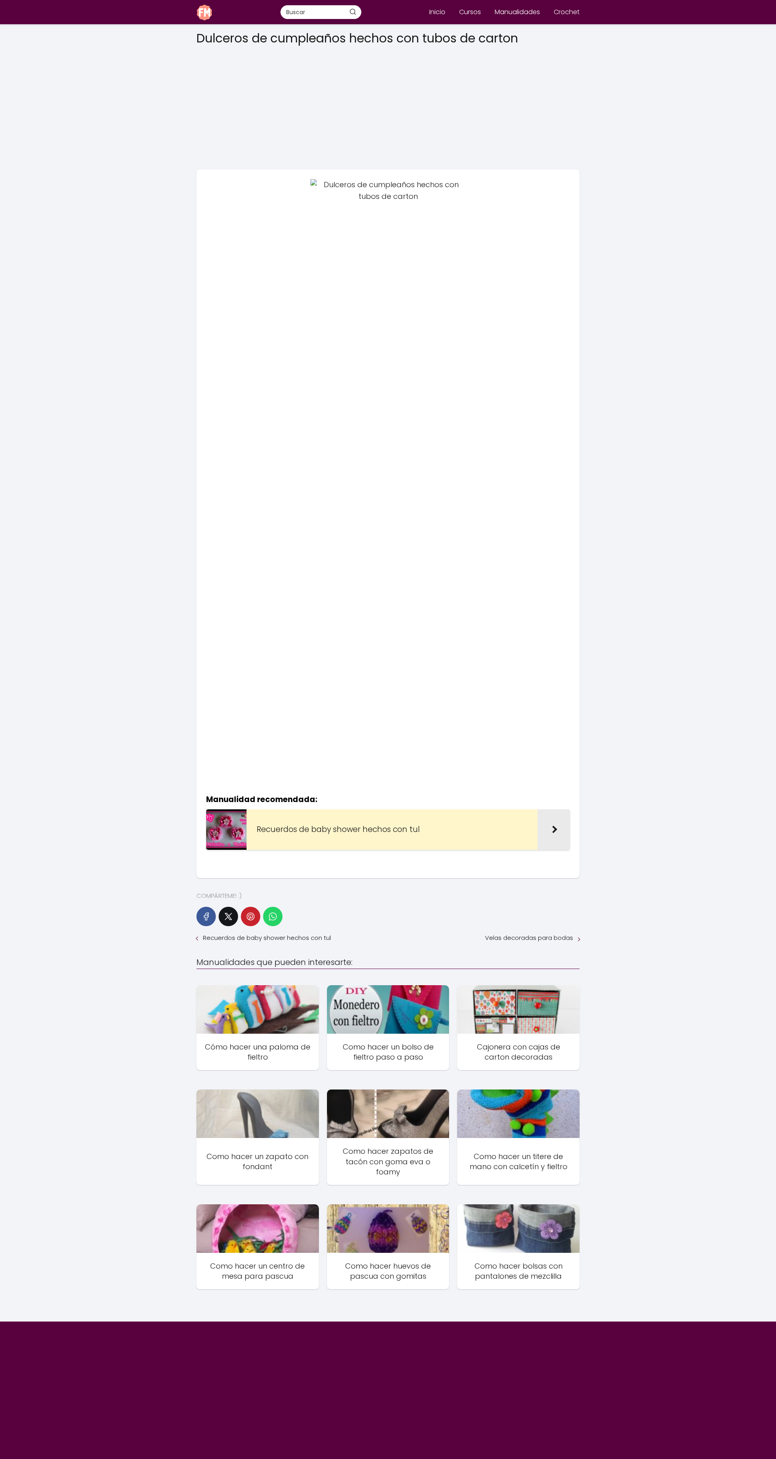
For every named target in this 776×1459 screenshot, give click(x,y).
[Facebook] (206, 916)
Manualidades (517, 12)
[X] (228, 916)
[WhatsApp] (273, 916)
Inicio (437, 12)
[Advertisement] (388, 104)
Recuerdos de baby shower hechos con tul (267, 937)
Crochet (567, 12)
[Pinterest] (250, 916)
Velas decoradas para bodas (529, 937)
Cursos (470, 12)
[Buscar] (352, 11)
